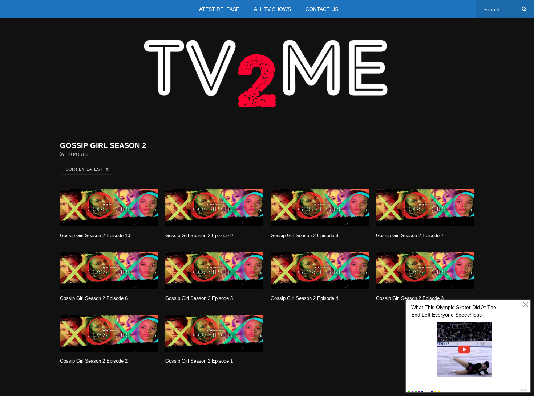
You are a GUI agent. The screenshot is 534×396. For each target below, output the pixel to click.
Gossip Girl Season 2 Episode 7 (410, 235)
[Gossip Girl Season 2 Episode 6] (109, 270)
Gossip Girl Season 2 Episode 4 (304, 298)
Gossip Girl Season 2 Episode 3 (410, 298)
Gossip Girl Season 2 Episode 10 (95, 235)
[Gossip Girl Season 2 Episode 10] (109, 208)
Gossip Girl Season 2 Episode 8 (304, 235)
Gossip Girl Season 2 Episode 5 (199, 298)
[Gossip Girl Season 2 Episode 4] (320, 270)
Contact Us (322, 9)
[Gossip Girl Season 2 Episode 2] (109, 333)
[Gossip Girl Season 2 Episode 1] (214, 333)
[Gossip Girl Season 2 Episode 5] (214, 270)
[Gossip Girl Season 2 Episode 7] (425, 208)
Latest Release (217, 9)
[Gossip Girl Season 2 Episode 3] (425, 270)
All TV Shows (272, 9)
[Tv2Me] (267, 73)
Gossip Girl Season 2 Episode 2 (94, 361)
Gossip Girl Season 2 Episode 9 (199, 235)
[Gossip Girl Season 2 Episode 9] (214, 208)
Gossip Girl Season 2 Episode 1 (199, 361)
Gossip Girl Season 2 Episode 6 (94, 298)
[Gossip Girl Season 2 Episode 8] (320, 208)
